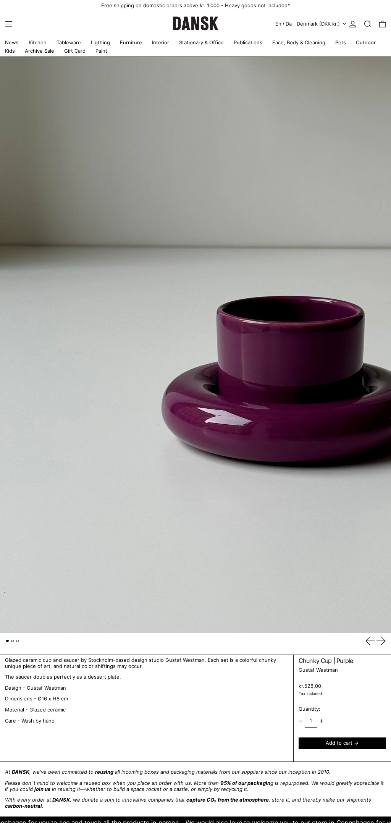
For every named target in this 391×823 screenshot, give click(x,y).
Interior (160, 42)
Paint (101, 51)
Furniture (131, 42)
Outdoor (366, 42)
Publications (248, 42)
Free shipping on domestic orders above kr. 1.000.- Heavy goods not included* (195, 5)
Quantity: (309, 709)
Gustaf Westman (318, 670)
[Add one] (321, 721)
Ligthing (100, 42)
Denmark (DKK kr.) (319, 24)
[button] (368, 24)
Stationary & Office (201, 42)
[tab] (7, 641)
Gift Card (75, 51)
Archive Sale (39, 51)
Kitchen (38, 42)
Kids (10, 51)
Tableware (69, 42)
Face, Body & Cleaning (298, 42)
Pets (340, 42)
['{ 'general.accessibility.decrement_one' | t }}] (300, 721)
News (12, 42)
